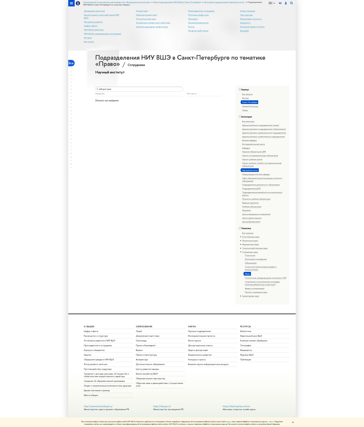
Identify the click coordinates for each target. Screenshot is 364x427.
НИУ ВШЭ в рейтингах (94, 29)
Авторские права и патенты (252, 26)
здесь (229, 421)
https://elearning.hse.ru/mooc (236, 406)
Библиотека (245, 331)
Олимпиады (141, 340)
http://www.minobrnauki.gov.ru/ (98, 406)
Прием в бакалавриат (146, 345)
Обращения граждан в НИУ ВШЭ (99, 359)
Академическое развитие (200, 354)
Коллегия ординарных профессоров (152, 26)
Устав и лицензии (247, 11)
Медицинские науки (250, 244)
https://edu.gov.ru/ (162, 406)
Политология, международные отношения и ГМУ (265, 278)
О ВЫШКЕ (89, 326)
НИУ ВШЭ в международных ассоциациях (102, 33)
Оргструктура (246, 15)
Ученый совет (142, 11)
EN (274, 3)
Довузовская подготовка (147, 336)
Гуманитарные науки (250, 296)
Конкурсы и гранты (197, 359)
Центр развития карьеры (147, 369)
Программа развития (93, 22)
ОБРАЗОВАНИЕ (144, 326)
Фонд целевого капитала (95, 364)
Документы (245, 22)
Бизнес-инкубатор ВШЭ (147, 373)
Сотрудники (136, 65)
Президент (193, 19)
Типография (245, 345)
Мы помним (89, 41)
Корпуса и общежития (94, 350)
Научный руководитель (198, 22)
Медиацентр (246, 350)
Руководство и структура (96, 336)
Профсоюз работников (198, 30)
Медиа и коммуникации (254, 288)
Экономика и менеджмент (256, 259)
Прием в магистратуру (146, 354)
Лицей (139, 331)
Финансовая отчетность (251, 19)
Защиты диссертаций (198, 350)
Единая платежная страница (97, 390)
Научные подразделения (199, 331)
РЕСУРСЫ (245, 326)
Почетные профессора (198, 15)
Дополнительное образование (150, 364)
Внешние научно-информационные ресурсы (208, 364)
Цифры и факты (90, 25)
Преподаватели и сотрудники (201, 11)
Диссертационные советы (200, 345)
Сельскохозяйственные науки (255, 248)
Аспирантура (142, 359)
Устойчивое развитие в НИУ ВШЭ (99, 340)
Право (247, 273)
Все (71, 63)
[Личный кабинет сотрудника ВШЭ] (286, 3)
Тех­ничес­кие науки (250, 240)
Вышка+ (139, 350)
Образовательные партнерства (150, 378)
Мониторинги (194, 340)
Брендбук (244, 30)
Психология (250, 255)
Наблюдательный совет (146, 15)
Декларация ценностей (94, 11)
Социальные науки (250, 252)
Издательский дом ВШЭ (251, 336)
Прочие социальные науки (256, 292)
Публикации (245, 359)
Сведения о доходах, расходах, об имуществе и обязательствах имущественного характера (106, 375)
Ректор (191, 26)
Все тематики (247, 233)
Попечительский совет (146, 19)
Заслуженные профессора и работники (153, 22)
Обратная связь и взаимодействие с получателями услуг (159, 384)
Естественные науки (250, 236)
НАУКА (192, 326)
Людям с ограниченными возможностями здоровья (107, 385)
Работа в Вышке (91, 395)
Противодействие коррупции (98, 369)
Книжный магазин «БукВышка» (253, 340)
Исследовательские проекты (201, 336)
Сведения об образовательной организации (104, 381)
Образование (251, 263)
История (88, 37)
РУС (270, 3)
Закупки (87, 354)
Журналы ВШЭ (247, 354)
